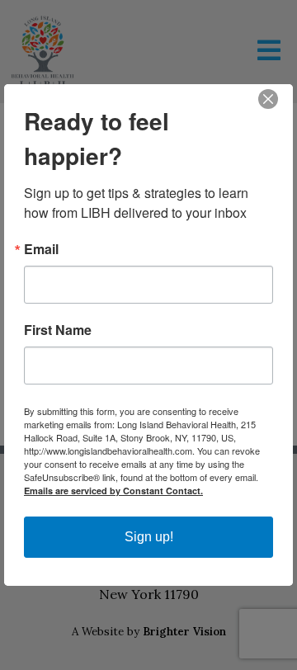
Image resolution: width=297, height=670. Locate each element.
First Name (58, 330)
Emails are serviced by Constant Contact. (113, 490)
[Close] (278, 99)
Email (41, 249)
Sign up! (149, 537)
